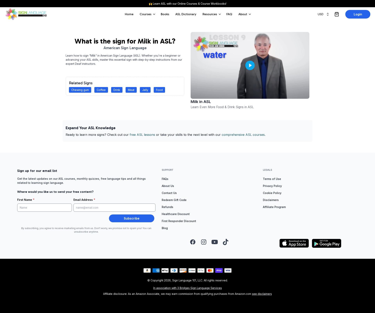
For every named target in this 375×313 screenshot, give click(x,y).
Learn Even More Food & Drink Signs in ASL (222, 107)
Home (129, 14)
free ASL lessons (142, 135)
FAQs (165, 179)
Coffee (101, 90)
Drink (116, 90)
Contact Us (169, 193)
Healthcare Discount (176, 214)
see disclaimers (262, 293)
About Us (168, 186)
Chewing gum (80, 90)
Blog (165, 228)
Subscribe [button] (131, 218)
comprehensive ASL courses (243, 135)
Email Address (84, 200)
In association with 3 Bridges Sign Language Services (187, 288)
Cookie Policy (272, 193)
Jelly (145, 90)
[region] (250, 65)
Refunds (167, 207)
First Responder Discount (179, 221)
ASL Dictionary (185, 14)
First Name (26, 200)
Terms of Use (272, 179)
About (242, 14)
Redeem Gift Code (174, 200)
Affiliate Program (274, 207)
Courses (145, 14)
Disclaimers (271, 200)
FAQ (229, 14)
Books (165, 14)
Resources (210, 14)
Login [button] (358, 14)
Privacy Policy (272, 186)
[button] (250, 65)
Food (159, 90)
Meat (131, 90)
